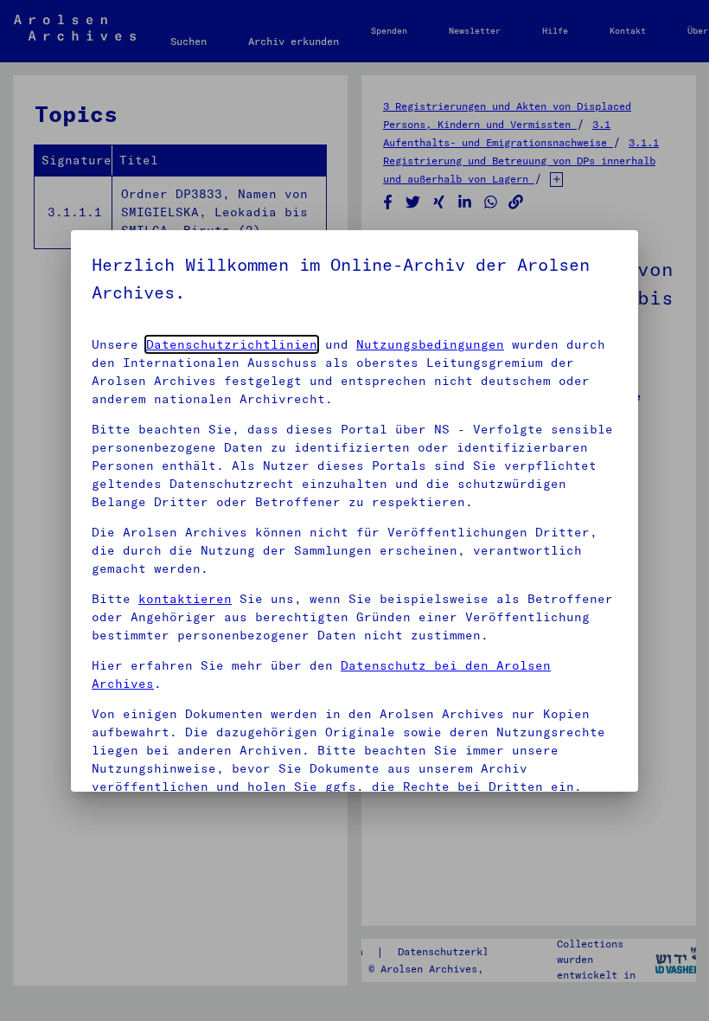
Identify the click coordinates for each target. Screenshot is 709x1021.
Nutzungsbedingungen (430, 344)
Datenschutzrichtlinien (231, 344)
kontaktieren (185, 599)
